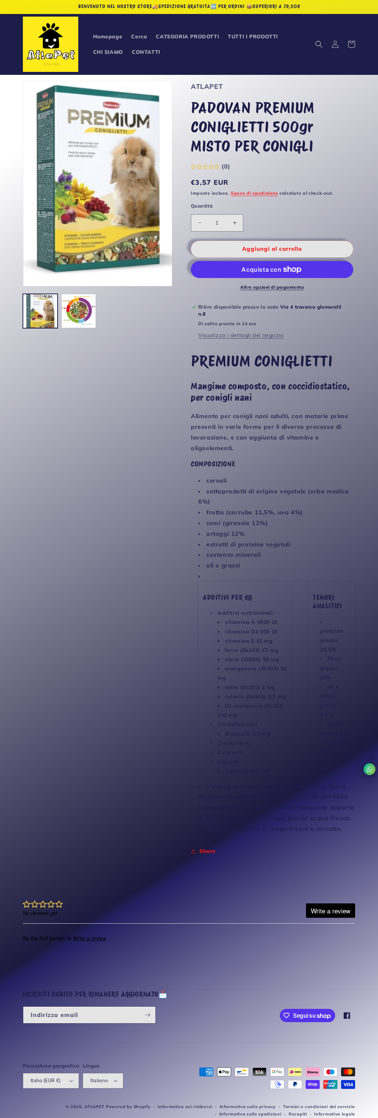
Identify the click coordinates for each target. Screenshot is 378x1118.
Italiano (99, 1080)
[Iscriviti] (147, 1015)
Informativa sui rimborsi (185, 1106)
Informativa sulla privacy (248, 1106)
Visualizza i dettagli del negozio (241, 335)
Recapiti (298, 1114)
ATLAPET (94, 1106)
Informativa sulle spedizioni (250, 1114)
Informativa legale (334, 1114)
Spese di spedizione (254, 193)
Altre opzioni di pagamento (272, 287)
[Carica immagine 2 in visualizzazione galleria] (78, 311)
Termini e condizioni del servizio (319, 1106)
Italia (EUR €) (46, 1080)
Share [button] (207, 851)
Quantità (202, 206)
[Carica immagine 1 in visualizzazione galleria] (40, 311)
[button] (319, 44)
